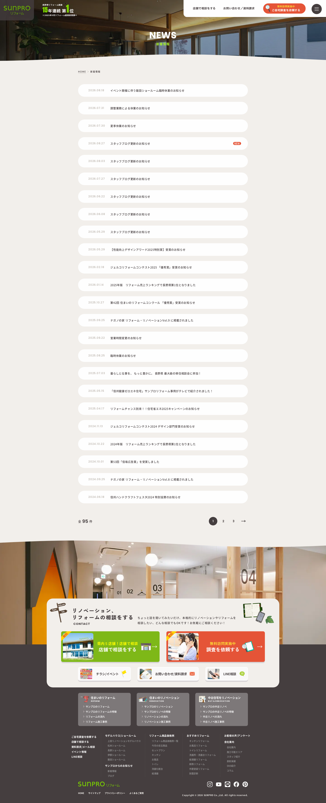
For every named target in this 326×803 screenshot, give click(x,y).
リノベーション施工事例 (157, 721)
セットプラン (158, 750)
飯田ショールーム (116, 759)
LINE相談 (77, 756)
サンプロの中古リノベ (215, 706)
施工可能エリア (234, 752)
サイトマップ (94, 793)
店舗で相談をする (204, 8)
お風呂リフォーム (198, 745)
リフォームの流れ (95, 716)
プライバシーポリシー (115, 793)
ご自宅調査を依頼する (84, 736)
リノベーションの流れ (156, 716)
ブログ (111, 775)
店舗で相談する (80, 741)
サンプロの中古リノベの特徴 (218, 711)
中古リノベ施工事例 (213, 721)
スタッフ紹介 (233, 756)
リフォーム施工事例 (96, 721)
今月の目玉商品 (159, 745)
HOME (81, 793)
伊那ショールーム (116, 754)
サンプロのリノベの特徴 (157, 711)
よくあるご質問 (136, 793)
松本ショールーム (116, 745)
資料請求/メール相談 (83, 746)
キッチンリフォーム (199, 740)
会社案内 (231, 747)
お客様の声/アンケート (237, 735)
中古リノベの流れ (212, 716)
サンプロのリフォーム (98, 706)
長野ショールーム (116, 750)
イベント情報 (79, 751)
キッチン (156, 754)
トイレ (155, 764)
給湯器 (155, 773)
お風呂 (155, 759)
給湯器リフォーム (198, 759)
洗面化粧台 (157, 768)
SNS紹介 (231, 765)
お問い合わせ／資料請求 (239, 8)
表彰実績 (231, 761)
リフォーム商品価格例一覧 (165, 740)
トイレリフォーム (198, 750)
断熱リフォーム (197, 764)
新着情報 (112, 771)
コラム (230, 770)
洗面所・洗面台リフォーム (202, 754)
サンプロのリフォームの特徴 (101, 711)
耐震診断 (193, 773)
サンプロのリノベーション (158, 706)
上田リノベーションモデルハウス (124, 740)
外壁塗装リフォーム (199, 768)
